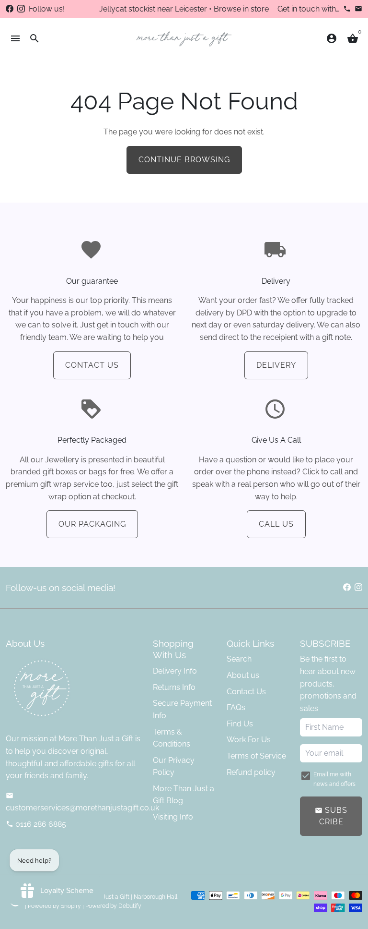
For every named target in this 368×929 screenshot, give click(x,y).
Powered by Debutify (113, 906)
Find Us (240, 723)
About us (243, 675)
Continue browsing (184, 159)
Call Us (276, 524)
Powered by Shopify (54, 906)
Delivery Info (175, 671)
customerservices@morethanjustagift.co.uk (82, 802)
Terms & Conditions (171, 738)
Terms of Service (256, 755)
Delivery (276, 365)
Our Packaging (92, 524)
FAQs (236, 707)
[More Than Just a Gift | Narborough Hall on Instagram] (21, 8)
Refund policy (251, 772)
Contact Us (92, 365)
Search (239, 659)
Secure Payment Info (182, 709)
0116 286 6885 (36, 824)
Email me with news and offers (334, 779)
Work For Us (249, 739)
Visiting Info (173, 816)
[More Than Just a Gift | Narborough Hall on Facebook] (9, 8)
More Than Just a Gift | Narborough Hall (124, 896)
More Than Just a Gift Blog (183, 795)
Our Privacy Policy (174, 766)
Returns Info (174, 687)
